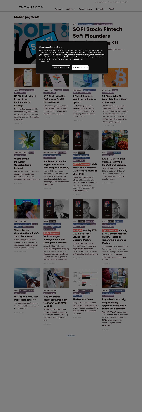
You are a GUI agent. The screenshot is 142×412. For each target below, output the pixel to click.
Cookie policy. (44, 61)
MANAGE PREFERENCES (61, 67)
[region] (72, 57)
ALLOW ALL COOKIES (80, 67)
